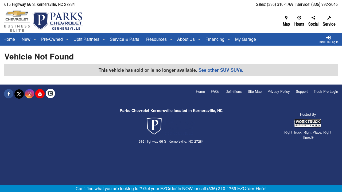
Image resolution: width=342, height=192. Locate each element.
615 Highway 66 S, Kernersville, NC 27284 (39, 4)
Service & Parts (124, 39)
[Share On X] (19, 93)
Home (9, 39)
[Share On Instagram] (29, 93)
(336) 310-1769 (280, 4)
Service (329, 24)
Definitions (234, 91)
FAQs (215, 91)
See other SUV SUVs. (221, 70)
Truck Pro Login (326, 91)
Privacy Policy (278, 91)
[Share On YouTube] (40, 93)
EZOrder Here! (252, 188)
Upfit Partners (86, 39)
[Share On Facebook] (8, 93)
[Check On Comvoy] (50, 93)
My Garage (245, 39)
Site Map (255, 91)
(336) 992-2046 (324, 4)
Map (286, 24)
